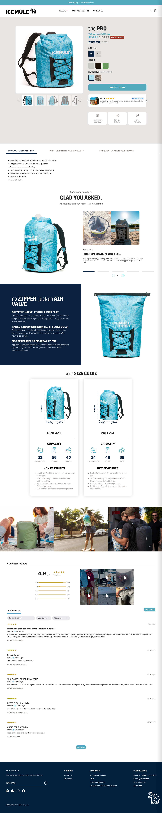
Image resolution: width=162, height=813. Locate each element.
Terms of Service (139, 782)
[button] (89, 578)
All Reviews (68, 779)
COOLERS (62, 10)
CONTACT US (98, 10)
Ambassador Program (98, 775)
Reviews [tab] (14, 610)
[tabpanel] (81, 683)
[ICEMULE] (21, 11)
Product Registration (97, 782)
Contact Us (68, 775)
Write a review (149, 609)
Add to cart (117, 87)
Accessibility (137, 786)
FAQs (92, 779)
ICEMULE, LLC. (24, 805)
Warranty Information (141, 779)
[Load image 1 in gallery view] (49, 60)
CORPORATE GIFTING (80, 10)
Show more (81, 747)
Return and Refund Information (144, 775)
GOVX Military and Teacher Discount (103, 786)
